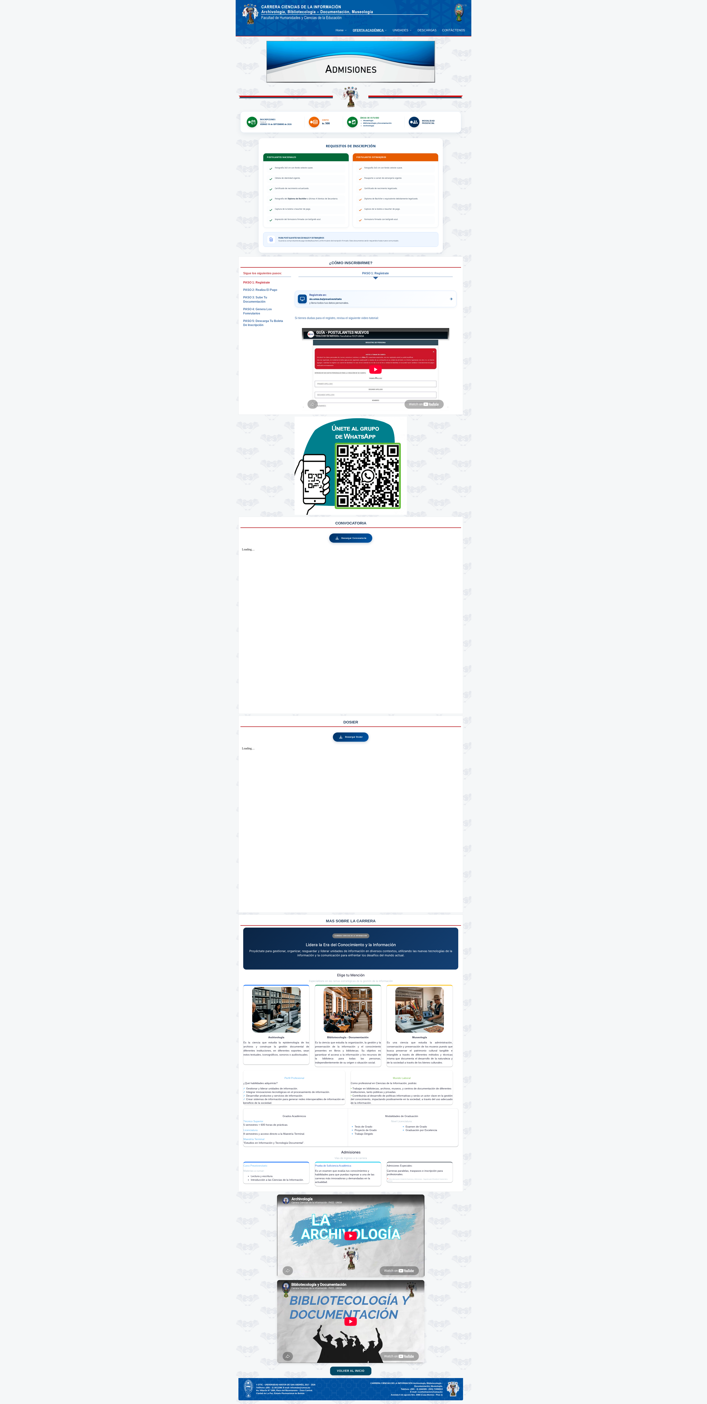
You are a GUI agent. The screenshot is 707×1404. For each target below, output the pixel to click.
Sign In (462, 5)
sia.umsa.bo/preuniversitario (325, 299)
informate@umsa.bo (300, 1388)
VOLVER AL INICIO (351, 1370)
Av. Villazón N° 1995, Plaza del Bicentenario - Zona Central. (284, 1390)
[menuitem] (341, 30)
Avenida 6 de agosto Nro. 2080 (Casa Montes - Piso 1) (417, 1395)
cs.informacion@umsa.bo (430, 1392)
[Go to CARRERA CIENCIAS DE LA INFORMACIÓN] (250, 14)
